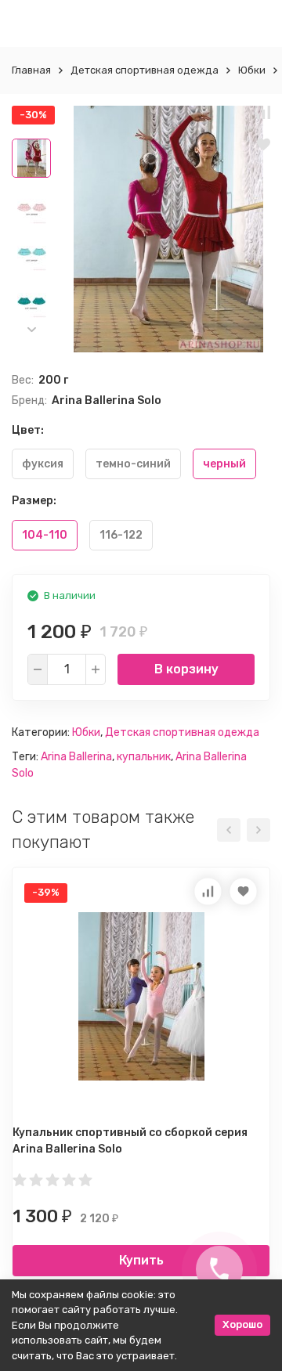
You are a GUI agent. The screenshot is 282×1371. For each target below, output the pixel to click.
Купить (141, 1260)
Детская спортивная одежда (144, 70)
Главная (31, 70)
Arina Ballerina (76, 756)
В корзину (186, 669)
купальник (144, 756)
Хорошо (242, 1324)
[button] (31, 329)
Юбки (252, 70)
